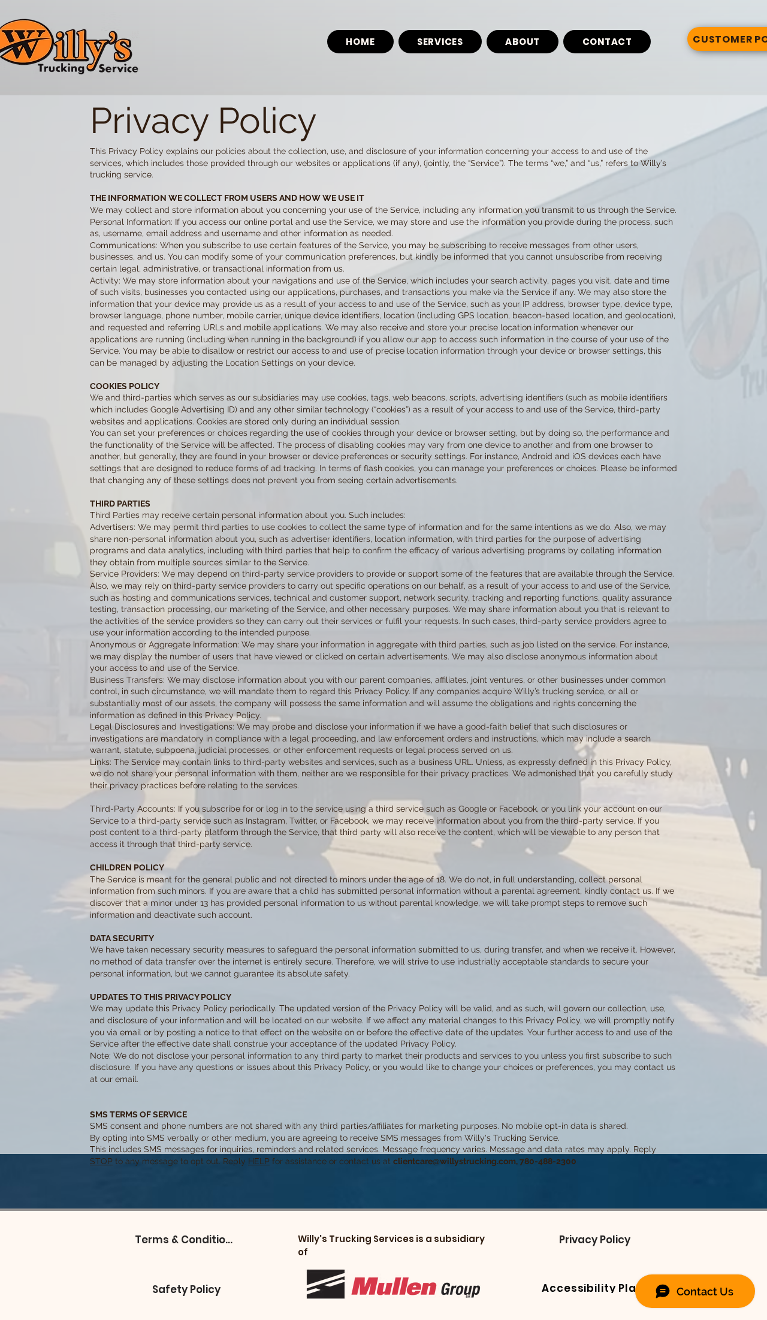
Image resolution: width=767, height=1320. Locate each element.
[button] (186, 1239)
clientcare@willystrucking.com (454, 1161)
